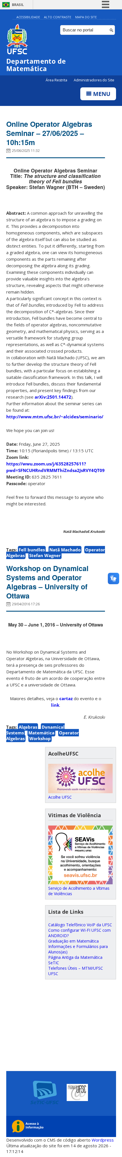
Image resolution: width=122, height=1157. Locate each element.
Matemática (41, 733)
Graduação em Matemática (73, 941)
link (55, 705)
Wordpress (103, 1140)
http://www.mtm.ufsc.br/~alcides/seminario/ (54, 416)
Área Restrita (57, 80)
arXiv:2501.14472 (53, 397)
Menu (101, 94)
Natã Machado (65, 550)
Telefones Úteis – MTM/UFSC (75, 968)
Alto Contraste (57, 17)
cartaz (66, 698)
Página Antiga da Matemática (75, 957)
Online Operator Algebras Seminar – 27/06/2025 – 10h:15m (49, 133)
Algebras (28, 727)
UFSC (53, 973)
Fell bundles (32, 550)
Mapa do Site (86, 17)
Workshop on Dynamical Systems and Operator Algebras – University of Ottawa (47, 582)
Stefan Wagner (45, 555)
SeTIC (53, 962)
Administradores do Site (94, 80)
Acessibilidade (28, 17)
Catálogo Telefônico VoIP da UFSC (80, 924)
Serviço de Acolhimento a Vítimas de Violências (79, 890)
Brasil (18, 4)
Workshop (40, 738)
